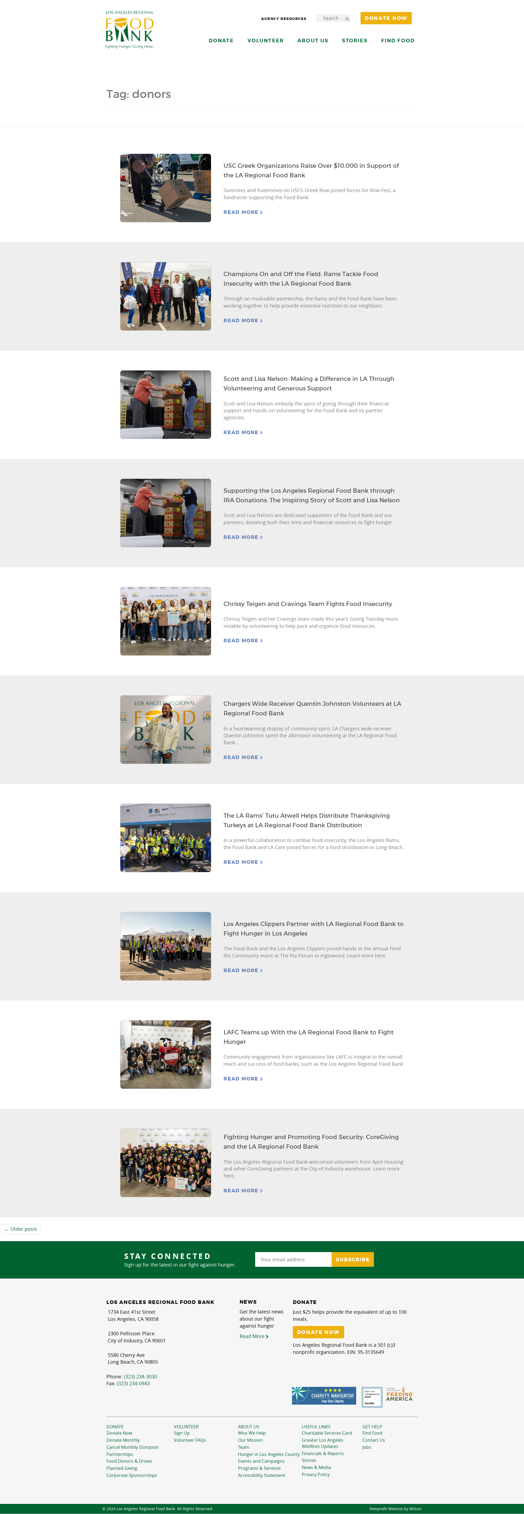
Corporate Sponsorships (131, 1475)
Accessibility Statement (261, 1475)
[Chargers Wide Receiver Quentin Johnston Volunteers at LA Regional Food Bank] (165, 729)
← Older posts (20, 1229)
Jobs (366, 1447)
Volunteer (186, 1427)
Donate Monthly (123, 1440)
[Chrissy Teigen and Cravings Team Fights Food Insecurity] (165, 621)
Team (243, 1447)
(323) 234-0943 (133, 1383)
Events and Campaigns (261, 1461)
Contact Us (373, 1440)
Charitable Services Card (327, 1433)
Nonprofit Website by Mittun (396, 1508)
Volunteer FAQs (190, 1440)
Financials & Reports (323, 1453)
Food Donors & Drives (129, 1461)
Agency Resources (283, 18)
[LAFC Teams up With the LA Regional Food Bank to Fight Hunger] (165, 1054)
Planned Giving (121, 1468)
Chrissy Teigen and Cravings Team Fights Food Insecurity (308, 604)
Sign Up (182, 1433)
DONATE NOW (318, 1332)
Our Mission (250, 1440)
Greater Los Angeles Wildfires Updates (322, 1443)
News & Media (316, 1467)
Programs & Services (259, 1468)
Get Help (372, 1427)
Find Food (372, 1433)
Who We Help (252, 1433)
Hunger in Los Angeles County (269, 1454)
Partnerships (119, 1454)
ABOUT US (248, 1427)
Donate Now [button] (386, 18)
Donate (115, 1427)
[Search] (347, 18)
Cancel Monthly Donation (132, 1447)
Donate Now (119, 1433)
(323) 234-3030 (140, 1376)
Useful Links (316, 1427)
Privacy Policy (316, 1474)
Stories (354, 40)
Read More (242, 212)
